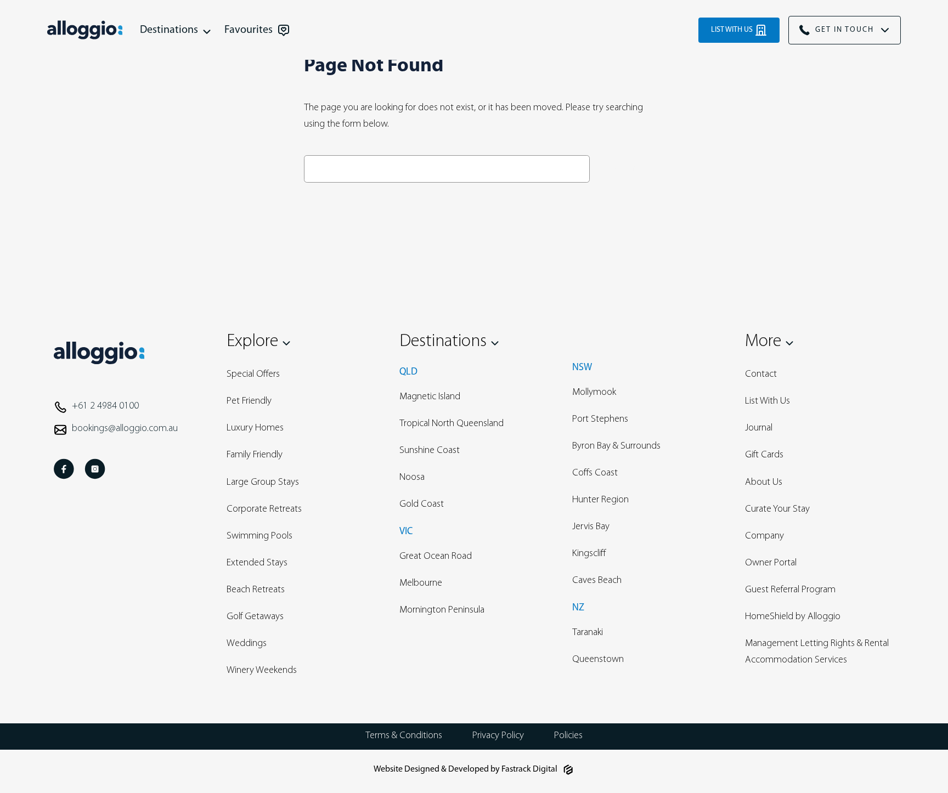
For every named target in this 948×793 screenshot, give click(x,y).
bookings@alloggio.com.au (125, 429)
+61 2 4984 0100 (105, 406)
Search (619, 168)
